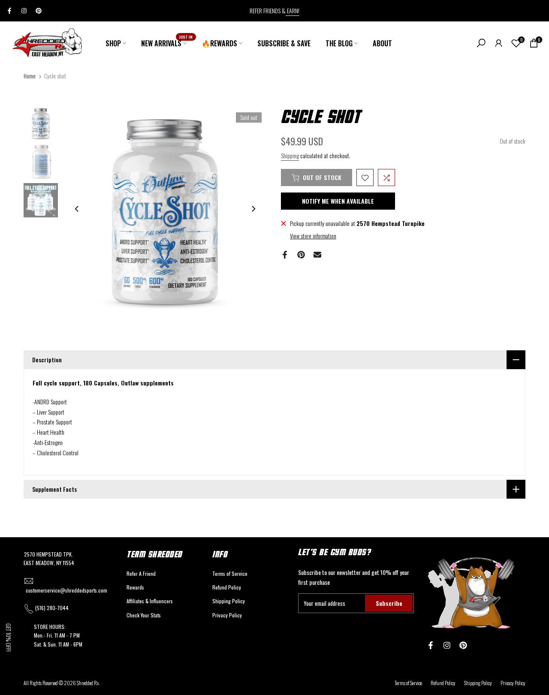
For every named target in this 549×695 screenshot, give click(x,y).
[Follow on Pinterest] (39, 11)
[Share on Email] (317, 255)
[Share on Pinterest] (301, 255)
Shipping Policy (228, 601)
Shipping (290, 155)
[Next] (253, 208)
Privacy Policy (227, 615)
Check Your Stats (144, 615)
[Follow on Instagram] (24, 11)
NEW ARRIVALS (167, 43)
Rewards (135, 587)
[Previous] (77, 208)
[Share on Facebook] (285, 255)
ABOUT (382, 43)
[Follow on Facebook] (9, 11)
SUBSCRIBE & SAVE (284, 43)
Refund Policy (226, 587)
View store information (313, 236)
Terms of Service (229, 573)
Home (30, 76)
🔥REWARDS (219, 43)
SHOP (113, 43)
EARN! (292, 10)
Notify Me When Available (338, 201)
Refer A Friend (141, 573)
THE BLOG (339, 43)
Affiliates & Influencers (150, 601)
